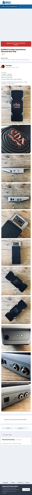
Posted (12, 67)
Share (8, 428)
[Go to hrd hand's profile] (3, 66)
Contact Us (20, 482)
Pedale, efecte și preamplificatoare (21, 59)
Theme (13, 482)
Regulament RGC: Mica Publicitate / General (16, 43)
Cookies (27, 482)
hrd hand (5, 58)
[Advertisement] (16, 25)
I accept (26, 489)
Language (5, 482)
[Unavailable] (16, 104)
